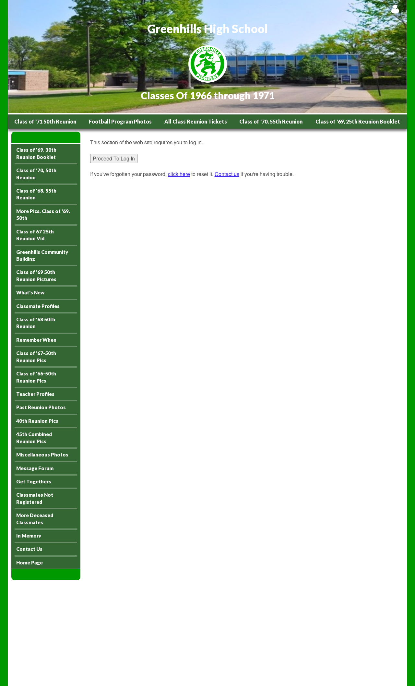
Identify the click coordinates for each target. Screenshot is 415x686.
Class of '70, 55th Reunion (270, 121)
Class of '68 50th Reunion (35, 322)
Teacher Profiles (35, 394)
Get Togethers (33, 481)
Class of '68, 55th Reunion (36, 194)
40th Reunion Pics (37, 421)
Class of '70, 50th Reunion (36, 173)
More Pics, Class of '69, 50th (43, 214)
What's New (30, 292)
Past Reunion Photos (41, 407)
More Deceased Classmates (34, 518)
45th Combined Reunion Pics (34, 437)
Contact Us (29, 549)
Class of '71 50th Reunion (45, 121)
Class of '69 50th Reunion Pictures (36, 275)
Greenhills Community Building (42, 255)
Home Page (29, 562)
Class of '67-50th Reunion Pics (36, 356)
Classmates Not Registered (34, 498)
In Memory (28, 535)
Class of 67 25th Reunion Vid (35, 235)
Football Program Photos (120, 121)
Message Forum (34, 468)
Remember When (36, 340)
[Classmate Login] (395, 8)
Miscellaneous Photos (42, 454)
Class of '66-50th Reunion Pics (36, 377)
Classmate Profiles (38, 306)
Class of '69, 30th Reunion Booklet (36, 153)
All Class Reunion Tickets (195, 121)
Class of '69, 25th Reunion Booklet (357, 121)
